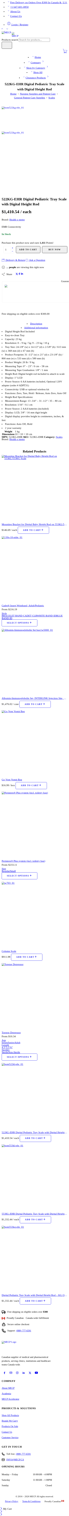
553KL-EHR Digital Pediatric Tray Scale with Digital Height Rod (34, 1213)
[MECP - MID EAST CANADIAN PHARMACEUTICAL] (10, 34)
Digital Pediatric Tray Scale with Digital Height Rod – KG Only (34, 1295)
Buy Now (55, 249)
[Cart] (65, 52)
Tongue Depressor (11, 1032)
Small (13, 871)
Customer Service (10, 1437)
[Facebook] (4, 1373)
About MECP (8, 1388)
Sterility (6, 1050)
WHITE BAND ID (46, 615)
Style (4, 613)
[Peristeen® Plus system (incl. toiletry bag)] (34, 824)
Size (4, 868)
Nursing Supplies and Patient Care (38, 94)
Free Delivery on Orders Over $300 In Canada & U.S (38, 2)
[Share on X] (17, 274)
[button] (33, 530)
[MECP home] (13, 1347)
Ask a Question (36, 260)
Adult (17, 1042)
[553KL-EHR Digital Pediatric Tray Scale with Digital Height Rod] (34, 1177)
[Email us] (11, 1373)
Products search (10, 39)
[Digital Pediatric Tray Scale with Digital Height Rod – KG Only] (34, 1258)
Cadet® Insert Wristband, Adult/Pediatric (23, 605)
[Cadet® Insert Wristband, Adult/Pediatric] (34, 568)
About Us (15, 11)
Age (4, 1040)
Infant (5, 1042)
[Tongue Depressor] (34, 995)
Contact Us (16, 16)
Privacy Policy (11, 1501)
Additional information (36, 327)
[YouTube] (36, 1373)
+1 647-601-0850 (19, 7)
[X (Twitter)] (30, 1373)
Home (38, 57)
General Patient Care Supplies (29, 97)
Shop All (37, 72)
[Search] (7, 45)
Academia (6, 1393)
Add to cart (28, 249)
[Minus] (12, 251)
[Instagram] (17, 1373)
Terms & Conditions (31, 1501)
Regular (6, 871)
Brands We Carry (10, 1421)
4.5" (4, 1047)
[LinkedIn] (23, 1373)
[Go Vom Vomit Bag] (34, 742)
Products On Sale (10, 1426)
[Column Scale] (34, 914)
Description (36, 323)
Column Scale (9, 951)
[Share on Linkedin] (22, 274)
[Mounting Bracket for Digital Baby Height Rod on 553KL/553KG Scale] (34, 487)
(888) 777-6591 (23, 1330)
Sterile (5, 1052)
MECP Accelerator (10, 1399)
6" (11, 1047)
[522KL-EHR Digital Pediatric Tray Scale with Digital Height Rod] (34, 1095)
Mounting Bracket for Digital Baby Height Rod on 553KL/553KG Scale (34, 524)
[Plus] (12, 248)
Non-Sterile (14, 1052)
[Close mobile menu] (1, 1514)
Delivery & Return (15, 260)
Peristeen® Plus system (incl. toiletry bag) (23, 861)
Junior (11, 1042)
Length (5, 1045)
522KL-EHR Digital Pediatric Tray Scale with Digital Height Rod (34, 1132)
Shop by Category (35, 68)
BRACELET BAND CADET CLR (19, 615)
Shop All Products (10, 1415)
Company (36, 62)
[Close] (1, 1509)
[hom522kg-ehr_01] (14, 118)
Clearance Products (36, 77)
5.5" (8, 1047)
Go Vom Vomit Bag (12, 779)
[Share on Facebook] (19, 274)
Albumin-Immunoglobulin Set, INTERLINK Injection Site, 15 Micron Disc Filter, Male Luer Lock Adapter (34, 698)
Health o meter (17, 219)
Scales (51, 97)
